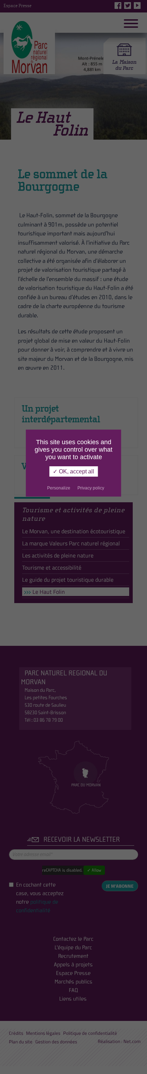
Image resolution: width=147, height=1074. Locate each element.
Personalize (58, 488)
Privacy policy (90, 488)
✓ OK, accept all (73, 471)
